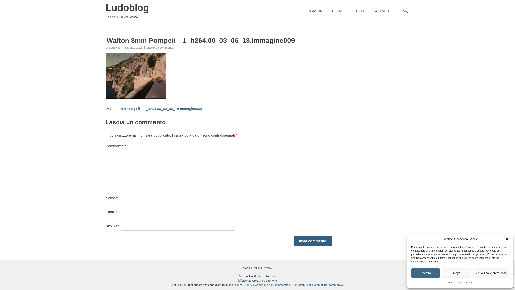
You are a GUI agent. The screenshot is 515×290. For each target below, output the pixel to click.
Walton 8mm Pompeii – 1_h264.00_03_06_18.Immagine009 (154, 109)
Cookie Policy (454, 282)
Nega (456, 273)
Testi (359, 10)
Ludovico (115, 47)
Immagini (315, 10)
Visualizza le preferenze (491, 273)
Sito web (112, 226)
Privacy (468, 282)
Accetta (426, 273)
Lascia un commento (160, 47)
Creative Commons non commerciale (267, 284)
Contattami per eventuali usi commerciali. (318, 284)
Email (111, 212)
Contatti (380, 10)
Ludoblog (127, 8)
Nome (112, 198)
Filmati (339, 10)
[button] (507, 239)
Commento (116, 146)
